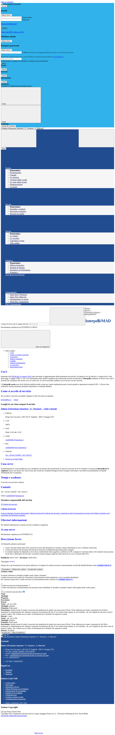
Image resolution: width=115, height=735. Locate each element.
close (3, 148)
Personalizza (6, 569)
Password (25, 20)
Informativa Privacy (12, 687)
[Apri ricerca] (96, 138)
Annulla (4, 126)
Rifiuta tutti (19, 569)
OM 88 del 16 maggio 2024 (21, 376)
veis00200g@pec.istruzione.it (15, 448)
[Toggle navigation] (18, 138)
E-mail (24, 52)
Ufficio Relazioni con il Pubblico (17, 689)
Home (87, 308)
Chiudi (4, 69)
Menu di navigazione (42, 347)
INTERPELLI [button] (6, 400)
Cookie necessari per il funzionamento (14, 585)
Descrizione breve (16, 367)
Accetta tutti (35, 569)
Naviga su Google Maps (14, 459)
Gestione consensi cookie (14, 697)
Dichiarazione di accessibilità (15, 691)
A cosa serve (14, 365)
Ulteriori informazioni (17, 363)
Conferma (12, 126)
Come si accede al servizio (19, 355)
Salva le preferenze (18, 632)
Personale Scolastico (92, 312)
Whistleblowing (11, 695)
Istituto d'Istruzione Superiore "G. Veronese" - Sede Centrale (29, 409)
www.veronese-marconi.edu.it (12, 592)
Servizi (87, 310)
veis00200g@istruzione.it (14, 440)
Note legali (9, 685)
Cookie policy (10, 683)
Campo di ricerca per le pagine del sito (14, 324)
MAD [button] (16, 400)
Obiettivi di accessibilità (13, 693)
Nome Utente (27, 17)
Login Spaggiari (58, 57)
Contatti (12, 361)
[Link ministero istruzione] (11, 4)
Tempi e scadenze (16, 359)
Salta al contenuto (7, 2)
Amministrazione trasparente (15, 699)
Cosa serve (14, 357)
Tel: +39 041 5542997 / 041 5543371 (18, 455)
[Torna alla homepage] (57, 128)
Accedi (4, 6)
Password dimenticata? (9, 24)
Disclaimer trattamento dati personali (14, 716)
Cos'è (12, 353)
